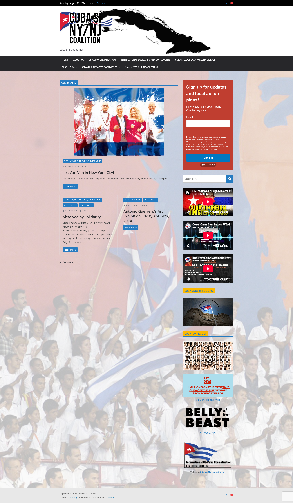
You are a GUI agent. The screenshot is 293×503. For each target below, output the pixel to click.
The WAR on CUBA (208, 433)
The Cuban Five (86, 205)
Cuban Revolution (133, 200)
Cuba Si (83, 166)
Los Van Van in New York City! (88, 172)
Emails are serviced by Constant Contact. (201, 149)
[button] (118, 67)
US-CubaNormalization (102, 59)
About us (78, 59)
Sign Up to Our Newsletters (141, 67)
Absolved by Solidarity (82, 216)
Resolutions (69, 67)
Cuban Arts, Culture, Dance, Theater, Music (82, 161)
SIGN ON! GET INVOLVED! (208, 400)
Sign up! (208, 157)
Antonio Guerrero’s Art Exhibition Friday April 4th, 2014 (146, 216)
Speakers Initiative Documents (99, 67)
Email (189, 117)
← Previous (66, 262)
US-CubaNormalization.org (213, 472)
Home (65, 59)
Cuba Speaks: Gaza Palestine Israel (195, 59)
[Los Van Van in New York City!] (119, 122)
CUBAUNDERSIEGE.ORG (198, 290)
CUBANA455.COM (195, 333)
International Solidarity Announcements (145, 59)
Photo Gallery (70, 205)
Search (229, 178)
